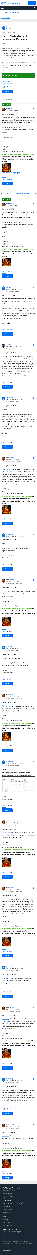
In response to (12, 291)
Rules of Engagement (9, 1190)
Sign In (32, 3)
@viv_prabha (6, 469)
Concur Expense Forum (11, 12)
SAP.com (5, 1219)
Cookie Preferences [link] (14, 1245)
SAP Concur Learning (9, 1235)
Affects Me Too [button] (7, 81)
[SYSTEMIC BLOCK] (35, 194)
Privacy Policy (6, 1243)
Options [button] (6, 17)
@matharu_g (6, 1019)
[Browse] (3, 7)
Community (16, 3)
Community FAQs (8, 1194)
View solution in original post (11, 172)
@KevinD (7, 978)
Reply (7, 91)
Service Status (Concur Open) (12, 1232)
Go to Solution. (13, 75)
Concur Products (8, 1209)
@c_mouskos (6, 591)
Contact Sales (7, 1213)
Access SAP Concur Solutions (12, 1203)
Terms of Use (13, 1243)
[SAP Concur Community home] (6, 3)
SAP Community (8, 1225)
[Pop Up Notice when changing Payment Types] (32, 194)
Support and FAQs (8, 1197)
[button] (33, 27)
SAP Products (7, 1222)
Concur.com (6, 1206)
